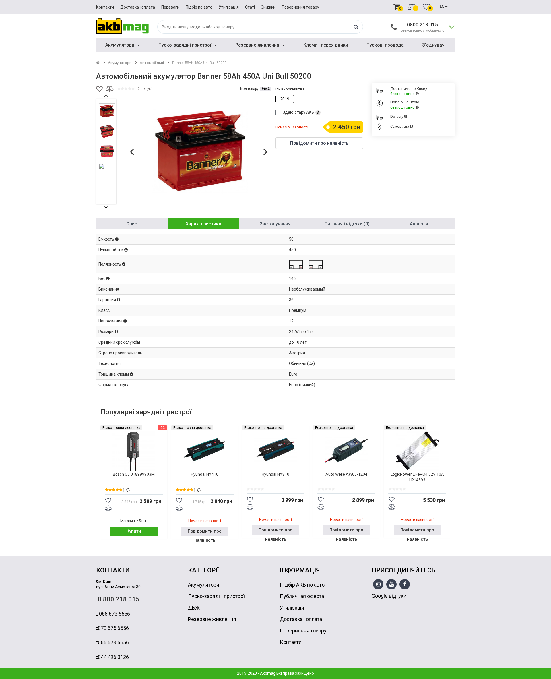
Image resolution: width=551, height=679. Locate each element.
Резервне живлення (257, 45)
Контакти (105, 7)
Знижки (268, 7)
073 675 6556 (113, 628)
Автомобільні (152, 63)
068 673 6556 (114, 614)
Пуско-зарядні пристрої (184, 45)
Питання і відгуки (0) (347, 224)
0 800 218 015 (118, 599)
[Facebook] (404, 584)
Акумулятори (119, 45)
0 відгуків (146, 89)
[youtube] (391, 584)
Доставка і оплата (137, 7)
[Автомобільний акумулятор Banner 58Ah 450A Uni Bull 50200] (200, 151)
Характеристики (203, 224)
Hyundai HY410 (204, 474)
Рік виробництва (290, 89)
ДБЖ (194, 608)
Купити (134, 531)
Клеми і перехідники (325, 45)
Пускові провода (385, 45)
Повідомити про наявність (205, 532)
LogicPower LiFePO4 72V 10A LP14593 (417, 477)
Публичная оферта (302, 596)
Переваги (170, 7)
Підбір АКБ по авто (302, 585)
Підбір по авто (199, 7)
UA (441, 6)
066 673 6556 (113, 642)
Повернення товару (300, 7)
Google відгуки (389, 596)
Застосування (275, 224)
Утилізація (229, 7)
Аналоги (419, 224)
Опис (131, 224)
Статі (250, 7)
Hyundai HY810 (275, 474)
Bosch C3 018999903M (134, 474)
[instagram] (378, 584)
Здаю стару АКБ (298, 112)
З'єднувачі (434, 45)
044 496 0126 (113, 657)
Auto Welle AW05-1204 (346, 474)
